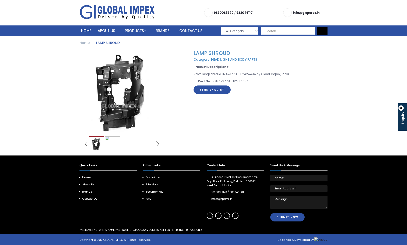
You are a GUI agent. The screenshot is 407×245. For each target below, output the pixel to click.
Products (134, 30)
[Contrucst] (117, 12)
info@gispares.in (306, 13)
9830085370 (224, 13)
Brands (163, 30)
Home (86, 30)
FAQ (148, 199)
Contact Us (190, 30)
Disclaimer (153, 177)
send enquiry (212, 89)
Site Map (152, 184)
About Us (106, 30)
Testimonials (154, 192)
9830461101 (245, 13)
